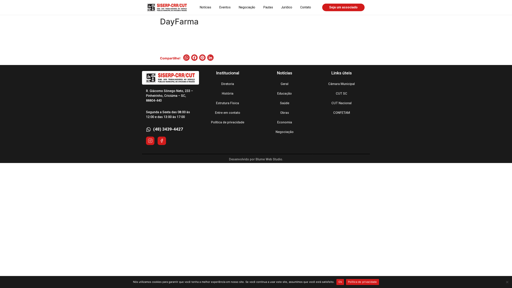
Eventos (225, 7)
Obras (284, 113)
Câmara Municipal (341, 84)
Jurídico (286, 7)
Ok (340, 281)
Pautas (268, 7)
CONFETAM (341, 113)
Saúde (284, 103)
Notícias (205, 7)
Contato (305, 7)
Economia (284, 122)
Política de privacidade (227, 122)
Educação (284, 93)
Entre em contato (227, 113)
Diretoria (227, 84)
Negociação (247, 7)
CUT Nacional (341, 103)
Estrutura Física (227, 103)
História (227, 93)
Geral (284, 84)
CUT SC (341, 93)
